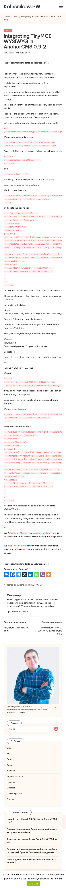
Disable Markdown (21, 532)
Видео (10, 759)
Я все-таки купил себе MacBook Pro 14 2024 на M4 (32, 841)
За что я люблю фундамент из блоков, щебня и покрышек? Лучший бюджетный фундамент (32, 851)
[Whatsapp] (36, 574)
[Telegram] (18, 574)
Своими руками (14, 793)
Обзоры (11, 787)
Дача (9, 765)
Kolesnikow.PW (22, 6)
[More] (48, 574)
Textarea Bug (19, 545)
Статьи (7, 30)
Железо (11, 770)
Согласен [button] (33, 884)
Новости (11, 782)
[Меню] (60, 6)
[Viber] (42, 574)
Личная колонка (15, 776)
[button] (18, 611)
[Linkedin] (30, 574)
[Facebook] (12, 574)
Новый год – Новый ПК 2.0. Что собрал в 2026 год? (32, 821)
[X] (24, 574)
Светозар (14, 595)
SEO (9, 753)
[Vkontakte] (6, 574)
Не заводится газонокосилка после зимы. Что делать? (31, 861)
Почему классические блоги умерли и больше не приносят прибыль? (32, 830)
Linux (9, 747)
